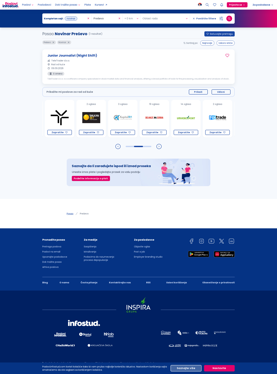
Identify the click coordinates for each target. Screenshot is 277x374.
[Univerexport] (178, 119)
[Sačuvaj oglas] (227, 55)
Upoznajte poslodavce (54, 256)
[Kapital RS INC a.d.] (115, 119)
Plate (87, 5)
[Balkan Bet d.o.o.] (84, 119)
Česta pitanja (89, 282)
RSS (148, 282)
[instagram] (201, 241)
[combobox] (65, 18)
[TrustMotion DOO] (52, 119)
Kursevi (99, 5)
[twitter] (221, 241)
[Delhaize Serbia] (147, 119)
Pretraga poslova (51, 246)
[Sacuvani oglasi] (214, 5)
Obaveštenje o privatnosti (218, 282)
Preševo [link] (84, 213)
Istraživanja (90, 251)
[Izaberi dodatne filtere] (221, 18)
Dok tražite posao (52, 262)
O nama (64, 282)
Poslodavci (44, 5)
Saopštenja (90, 246)
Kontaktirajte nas (120, 282)
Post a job (139, 251)
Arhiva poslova (50, 267)
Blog (45, 282)
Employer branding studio (148, 256)
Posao (70, 213)
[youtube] (211, 241)
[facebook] (191, 241)
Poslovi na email (51, 251)
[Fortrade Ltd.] (210, 119)
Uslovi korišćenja (176, 282)
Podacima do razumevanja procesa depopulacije (99, 258)
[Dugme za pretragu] (229, 18)
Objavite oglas (142, 246)
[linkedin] (231, 241)
